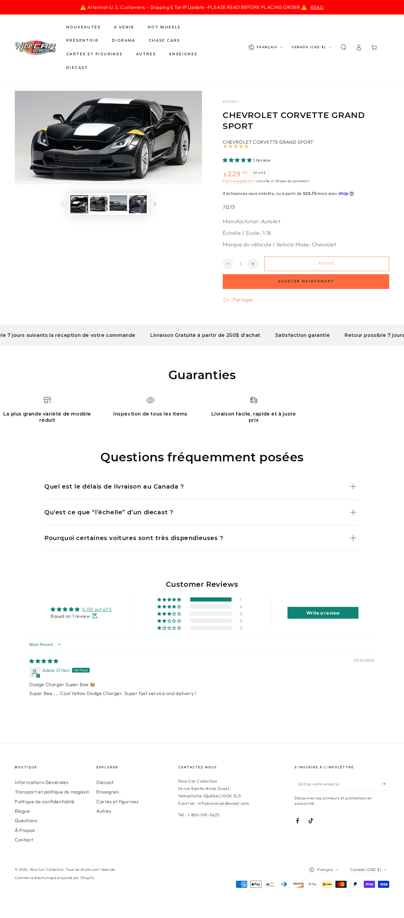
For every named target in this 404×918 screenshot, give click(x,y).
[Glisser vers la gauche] (62, 204)
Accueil (230, 102)
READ (317, 7)
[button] (343, 47)
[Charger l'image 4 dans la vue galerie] (138, 204)
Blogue (22, 811)
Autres (103, 811)
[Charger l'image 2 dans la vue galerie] (99, 204)
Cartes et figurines (117, 801)
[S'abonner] (385, 784)
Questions (26, 820)
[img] (44, 661)
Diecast (105, 782)
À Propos (25, 830)
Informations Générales (41, 782)
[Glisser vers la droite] (154, 204)
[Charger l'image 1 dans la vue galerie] (79, 204)
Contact (24, 840)
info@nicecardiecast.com (223, 803)
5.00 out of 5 (97, 609)
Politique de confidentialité (45, 801)
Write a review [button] (323, 613)
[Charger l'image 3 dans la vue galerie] (118, 204)
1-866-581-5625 (204, 814)
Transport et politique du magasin (52, 792)
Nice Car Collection (47, 869)
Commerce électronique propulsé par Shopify (54, 877)
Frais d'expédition (239, 181)
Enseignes (107, 792)
